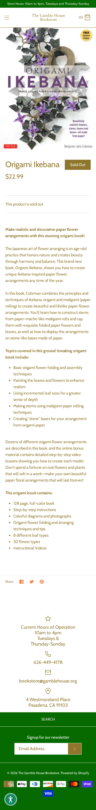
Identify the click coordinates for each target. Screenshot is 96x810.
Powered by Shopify (75, 773)
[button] (10, 799)
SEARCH (48, 719)
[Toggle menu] (6, 17)
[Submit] (74, 748)
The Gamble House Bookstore (38, 773)
